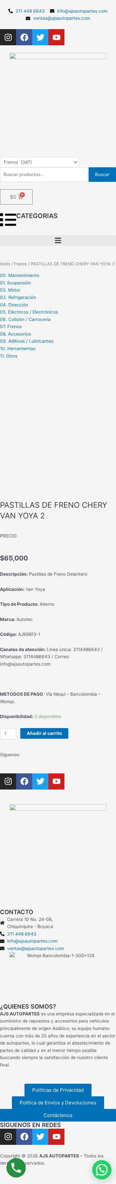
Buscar (102, 174)
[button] (58, 240)
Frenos (20, 263)
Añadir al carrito (44, 733)
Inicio (5, 263)
